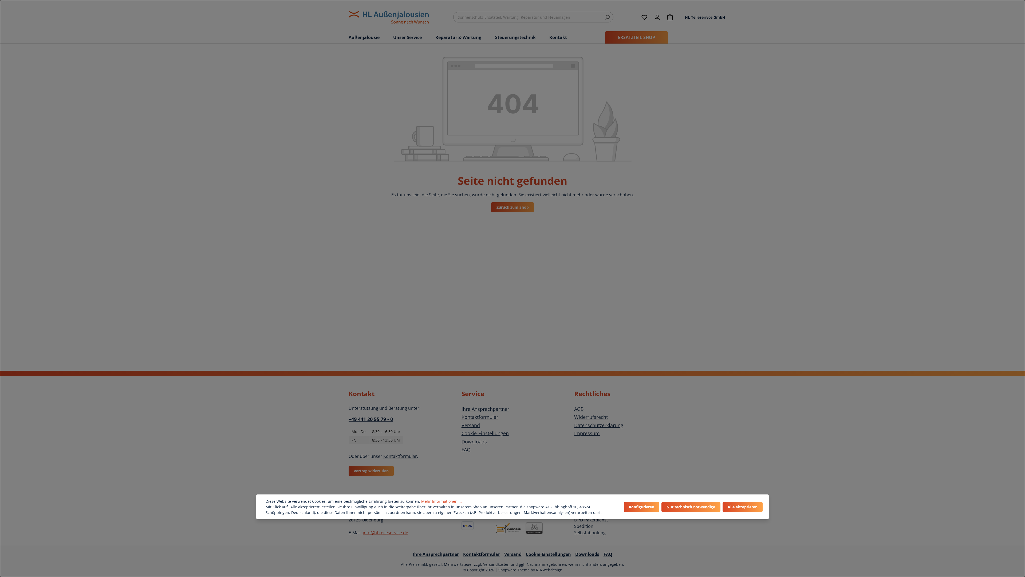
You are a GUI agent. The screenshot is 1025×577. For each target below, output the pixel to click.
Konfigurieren (641, 506)
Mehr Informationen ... (441, 501)
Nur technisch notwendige (691, 506)
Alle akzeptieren (743, 506)
